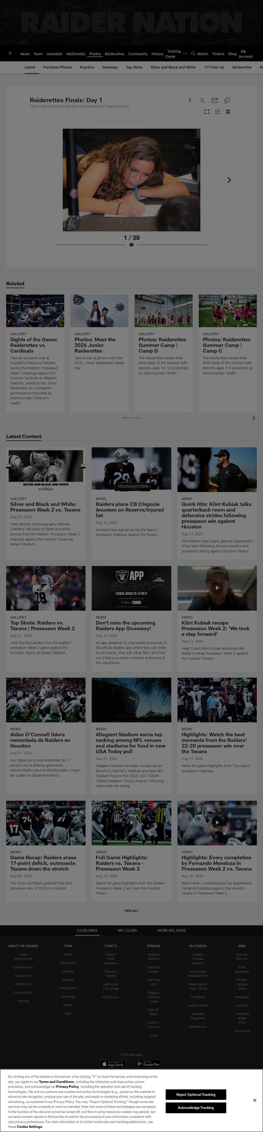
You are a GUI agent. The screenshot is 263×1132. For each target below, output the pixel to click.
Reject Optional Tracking (195, 1094)
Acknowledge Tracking (196, 1108)
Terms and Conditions (56, 1082)
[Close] (254, 1100)
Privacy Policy (67, 1086)
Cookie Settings (29, 1127)
